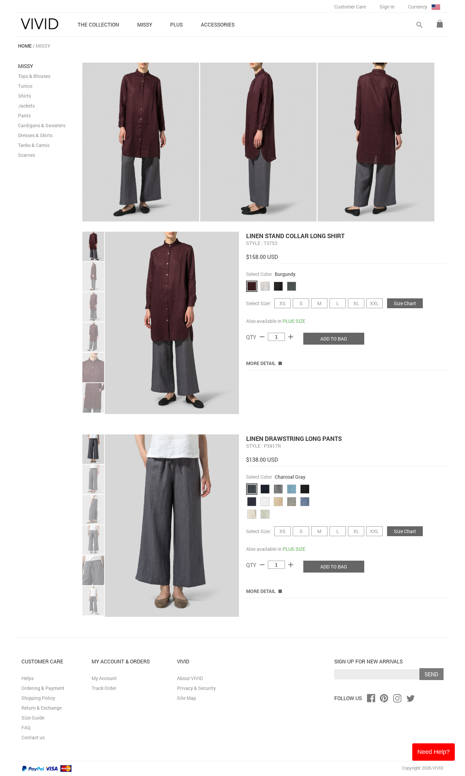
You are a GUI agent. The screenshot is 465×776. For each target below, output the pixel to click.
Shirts (24, 96)
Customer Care (350, 6)
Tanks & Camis (33, 145)
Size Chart (405, 303)
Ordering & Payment (42, 688)
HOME (25, 46)
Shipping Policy (38, 698)
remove (262, 337)
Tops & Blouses (34, 76)
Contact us (33, 737)
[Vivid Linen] (39, 24)
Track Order (104, 688)
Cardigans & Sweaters (41, 125)
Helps (27, 678)
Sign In (387, 6)
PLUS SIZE (294, 321)
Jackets (26, 105)
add (291, 337)
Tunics (25, 86)
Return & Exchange (41, 708)
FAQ (26, 727)
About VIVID (190, 678)
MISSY (43, 46)
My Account (104, 678)
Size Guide (32, 717)
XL (356, 303)
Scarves (26, 155)
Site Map (186, 698)
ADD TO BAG (333, 338)
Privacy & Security (196, 688)
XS (282, 303)
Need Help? (433, 751)
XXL (374, 303)
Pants (24, 115)
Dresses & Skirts (35, 135)
